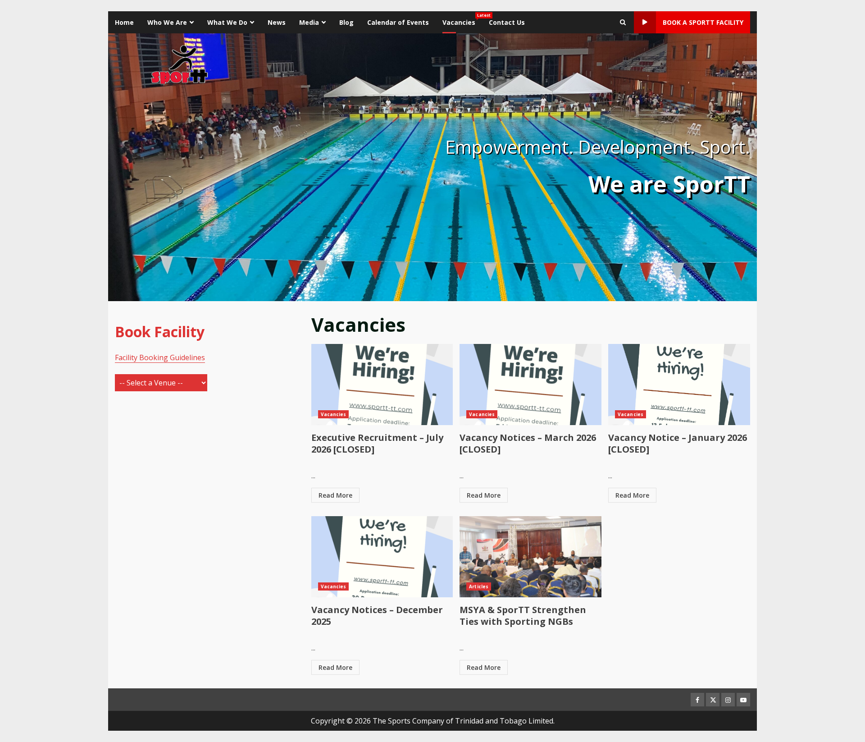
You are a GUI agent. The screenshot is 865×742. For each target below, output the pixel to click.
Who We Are (167, 22)
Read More (335, 495)
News (277, 22)
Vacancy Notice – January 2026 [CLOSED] (679, 384)
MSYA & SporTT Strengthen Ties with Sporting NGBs (530, 556)
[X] (712, 699)
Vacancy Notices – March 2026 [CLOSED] (530, 384)
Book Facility (160, 331)
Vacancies (462, 19)
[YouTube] (743, 699)
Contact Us (507, 22)
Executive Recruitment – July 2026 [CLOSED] (382, 384)
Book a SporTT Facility (703, 22)
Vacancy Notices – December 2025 (382, 556)
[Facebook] (697, 699)
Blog (346, 22)
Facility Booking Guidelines (160, 357)
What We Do (227, 22)
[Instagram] (728, 699)
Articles (478, 586)
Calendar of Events (398, 22)
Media (309, 22)
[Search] (623, 22)
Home (124, 22)
